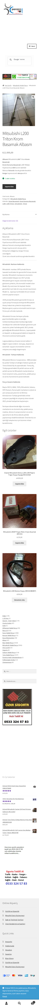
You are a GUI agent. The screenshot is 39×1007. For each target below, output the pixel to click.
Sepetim (8, 954)
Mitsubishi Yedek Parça (20, 85)
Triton (25, 204)
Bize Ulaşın (9, 958)
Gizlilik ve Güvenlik (12, 911)
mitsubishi (18, 204)
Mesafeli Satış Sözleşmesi (14, 915)
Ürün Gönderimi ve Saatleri (15, 924)
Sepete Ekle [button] (19, 484)
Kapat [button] (4, 996)
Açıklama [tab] (5, 214)
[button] (33, 97)
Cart (30, 1001)
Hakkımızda (9, 946)
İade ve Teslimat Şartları (14, 920)
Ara (19, 1003)
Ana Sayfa (8, 85)
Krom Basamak (14, 201)
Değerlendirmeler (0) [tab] (10, 221)
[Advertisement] (19, 34)
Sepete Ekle (9, 186)
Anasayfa (8, 942)
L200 (4, 204)
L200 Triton (10, 204)
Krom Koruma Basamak (27, 201)
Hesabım (8, 950)
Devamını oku (19, 600)
